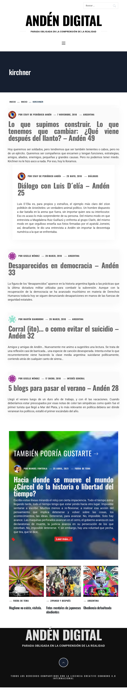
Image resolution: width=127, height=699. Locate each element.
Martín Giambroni (33, 319)
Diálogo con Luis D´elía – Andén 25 (63, 189)
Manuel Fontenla (38, 468)
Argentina (88, 114)
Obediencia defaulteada (97, 607)
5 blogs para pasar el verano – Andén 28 (63, 387)
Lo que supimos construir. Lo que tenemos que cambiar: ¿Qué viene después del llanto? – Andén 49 (63, 131)
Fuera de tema (82, 468)
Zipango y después (60, 600)
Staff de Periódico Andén (37, 114)
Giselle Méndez (31, 255)
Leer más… (63, 539)
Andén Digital (63, 20)
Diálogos (93, 176)
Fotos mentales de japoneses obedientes (63, 609)
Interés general (76, 378)
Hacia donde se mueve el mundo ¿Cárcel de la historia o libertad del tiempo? (64, 486)
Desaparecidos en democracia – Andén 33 (63, 268)
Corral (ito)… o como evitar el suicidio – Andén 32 (63, 332)
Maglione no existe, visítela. (25, 607)
